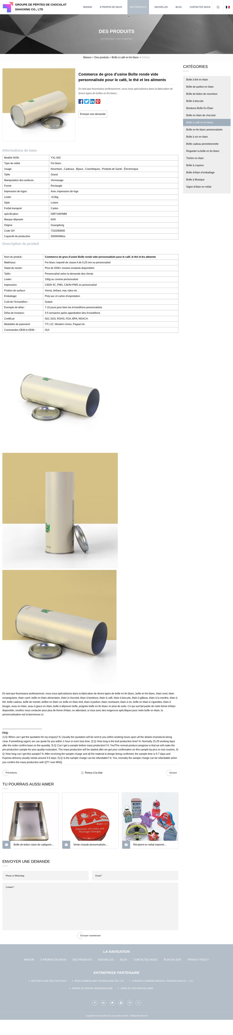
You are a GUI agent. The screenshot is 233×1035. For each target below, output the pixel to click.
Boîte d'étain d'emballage (200, 172)
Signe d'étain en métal (198, 186)
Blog (179, 7)
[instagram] (129, 1002)
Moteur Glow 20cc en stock (49, 981)
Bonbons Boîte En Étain (199, 108)
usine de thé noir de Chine (136, 988)
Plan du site (172, 959)
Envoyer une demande (93, 114)
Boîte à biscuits (194, 101)
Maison (87, 7)
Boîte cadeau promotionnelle (202, 144)
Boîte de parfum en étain (200, 86)
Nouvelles (161, 7)
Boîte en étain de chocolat (200, 115)
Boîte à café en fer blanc (125, 57)
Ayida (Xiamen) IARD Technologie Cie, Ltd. (99, 981)
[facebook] (94, 1002)
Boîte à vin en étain (197, 136)
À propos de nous (111, 7)
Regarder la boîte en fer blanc (203, 151)
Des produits (138, 7)
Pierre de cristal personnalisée (92, 988)
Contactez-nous (200, 7)
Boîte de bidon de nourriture (201, 94)
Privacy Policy (198, 959)
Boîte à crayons (195, 165)
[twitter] (112, 1002)
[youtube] (121, 1002)
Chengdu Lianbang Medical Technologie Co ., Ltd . (163, 981)
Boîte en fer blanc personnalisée (204, 129)
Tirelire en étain (195, 158)
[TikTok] (138, 1002)
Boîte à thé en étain (197, 79)
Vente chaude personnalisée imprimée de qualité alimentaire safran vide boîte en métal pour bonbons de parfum (91, 846)
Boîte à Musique (195, 179)
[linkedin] (103, 1002)
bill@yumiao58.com (138, 1016)
